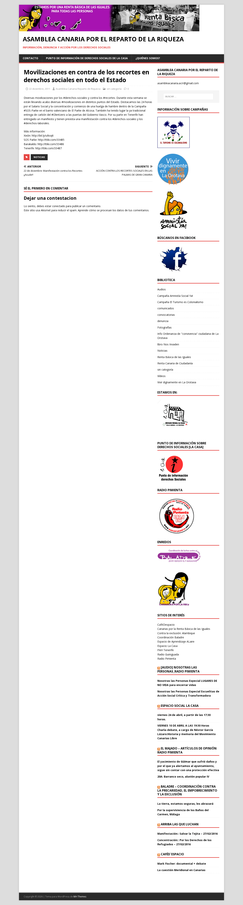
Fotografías (164, 327)
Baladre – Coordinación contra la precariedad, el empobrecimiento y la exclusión (187, 790)
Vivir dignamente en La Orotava (176, 382)
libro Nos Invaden (168, 344)
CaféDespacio (166, 624)
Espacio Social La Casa (180, 706)
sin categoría (114, 88)
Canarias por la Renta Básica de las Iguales (183, 629)
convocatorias (166, 315)
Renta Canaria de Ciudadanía (175, 363)
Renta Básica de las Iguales (174, 357)
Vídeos (161, 376)
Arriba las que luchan (180, 824)
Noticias (39, 157)
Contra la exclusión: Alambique (176, 633)
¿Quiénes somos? (148, 58)
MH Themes (79, 896)
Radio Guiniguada (168, 654)
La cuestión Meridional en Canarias (181, 870)
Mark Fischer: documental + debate (181, 863)
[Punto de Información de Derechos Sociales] (173, 183)
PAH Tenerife (165, 650)
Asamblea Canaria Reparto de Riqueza (78, 88)
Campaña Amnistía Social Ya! (175, 296)
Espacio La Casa (167, 646)
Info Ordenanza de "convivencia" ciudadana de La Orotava (188, 336)
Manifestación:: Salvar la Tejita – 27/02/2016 (187, 833)
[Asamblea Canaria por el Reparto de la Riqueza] (109, 29)
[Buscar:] (188, 96)
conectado (58, 206)
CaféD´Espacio (172, 854)
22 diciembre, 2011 (39, 88)
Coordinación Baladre (170, 637)
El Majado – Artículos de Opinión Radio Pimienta (187, 750)
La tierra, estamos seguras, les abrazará (185, 803)
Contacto (30, 58)
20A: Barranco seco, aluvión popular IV (183, 776)
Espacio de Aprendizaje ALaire (175, 641)
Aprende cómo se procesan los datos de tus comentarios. (113, 210)
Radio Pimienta (166, 658)
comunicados (165, 308)
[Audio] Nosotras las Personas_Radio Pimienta (178, 669)
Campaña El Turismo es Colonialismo (180, 302)
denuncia (162, 321)
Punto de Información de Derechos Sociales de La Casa (87, 58)
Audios (161, 289)
